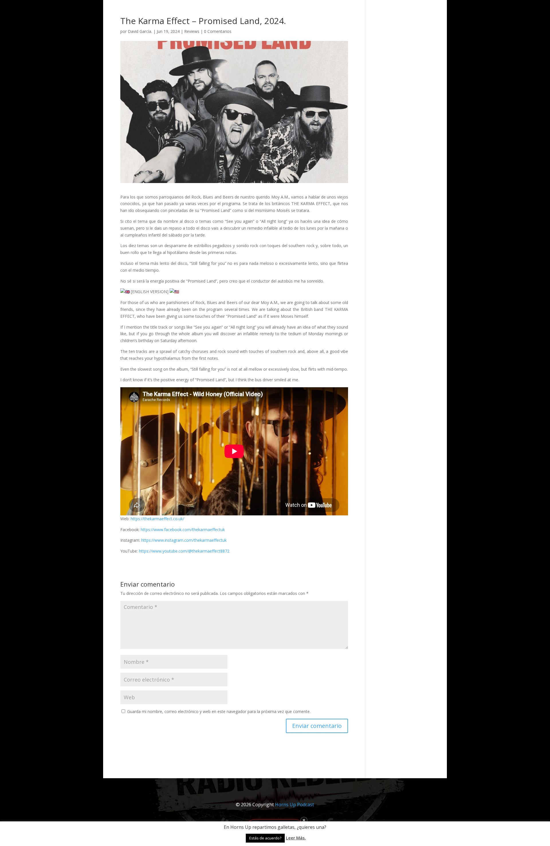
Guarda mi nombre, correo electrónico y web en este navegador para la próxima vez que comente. (219, 711)
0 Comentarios (217, 31)
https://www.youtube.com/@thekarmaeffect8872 (184, 551)
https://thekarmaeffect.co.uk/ (157, 518)
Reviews (191, 31)
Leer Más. (296, 838)
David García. (140, 31)
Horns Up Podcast (294, 804)
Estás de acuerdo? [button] (265, 838)
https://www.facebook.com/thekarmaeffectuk (183, 529)
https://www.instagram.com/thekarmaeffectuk (184, 540)
